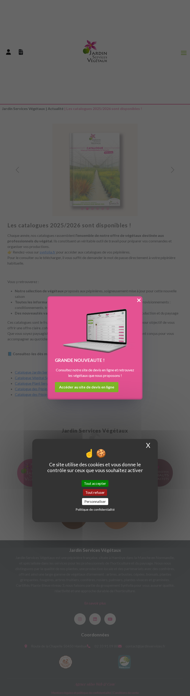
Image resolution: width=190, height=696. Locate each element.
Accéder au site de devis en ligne (86, 387)
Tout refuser (95, 492)
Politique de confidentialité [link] (95, 509)
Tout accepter (95, 483)
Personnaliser (95, 501)
